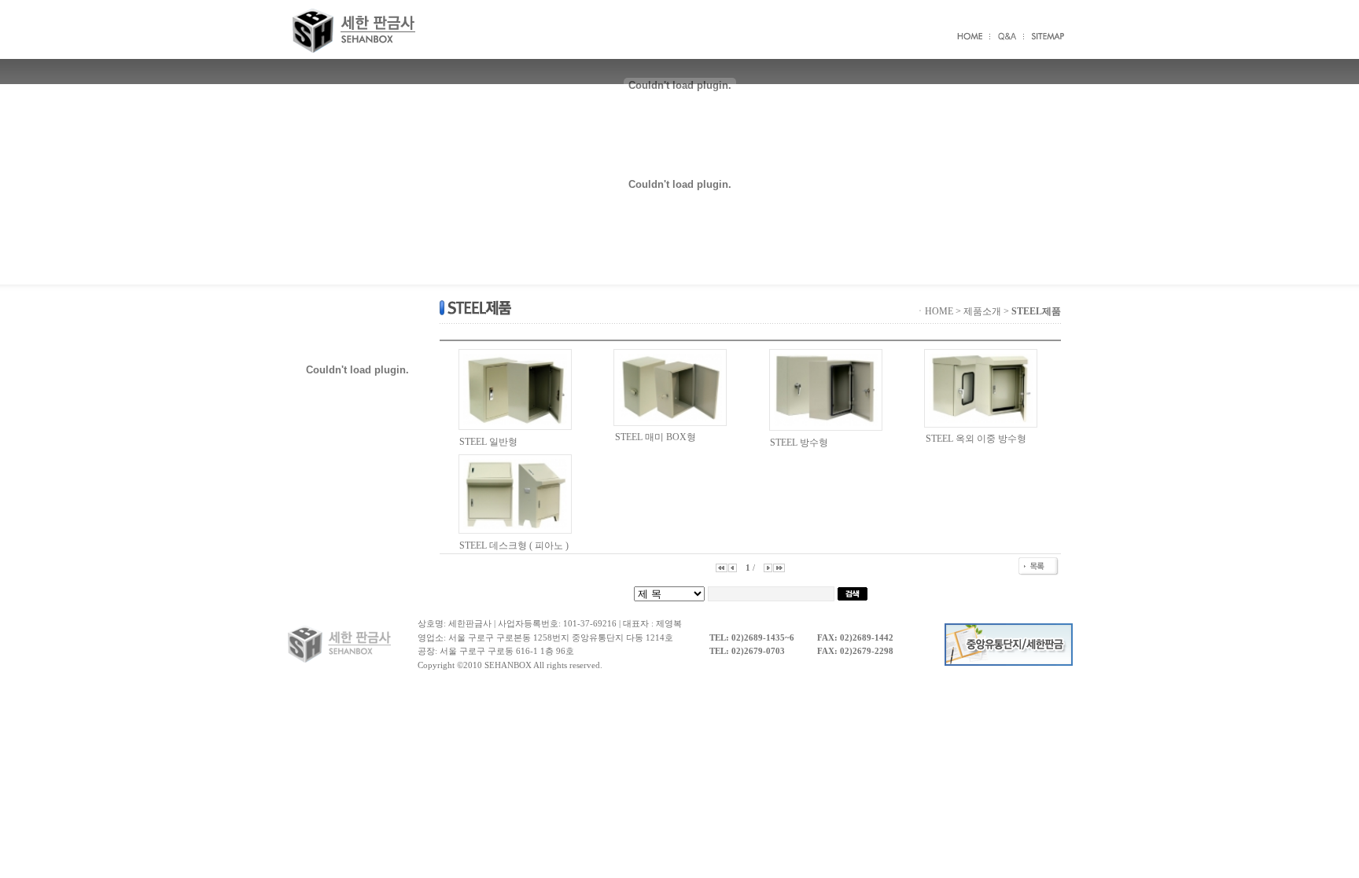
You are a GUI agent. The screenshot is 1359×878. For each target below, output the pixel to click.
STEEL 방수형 (799, 442)
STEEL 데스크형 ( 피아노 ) (514, 545)
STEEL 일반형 (488, 441)
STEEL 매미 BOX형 (655, 437)
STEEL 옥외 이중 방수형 (976, 438)
